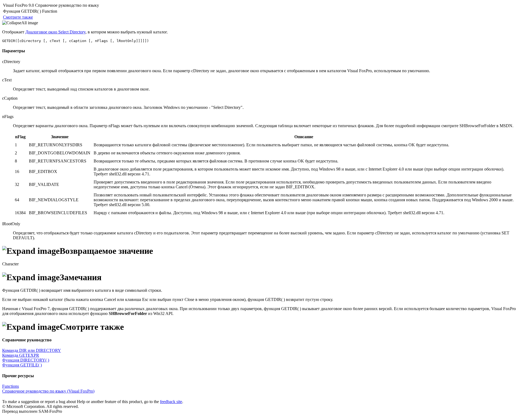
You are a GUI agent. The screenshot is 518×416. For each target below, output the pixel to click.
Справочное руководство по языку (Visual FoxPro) (48, 391)
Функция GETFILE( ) (22, 365)
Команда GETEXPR (20, 355)
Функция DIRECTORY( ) (25, 360)
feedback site (171, 401)
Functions (10, 386)
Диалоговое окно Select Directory (55, 32)
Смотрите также (18, 17)
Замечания (80, 277)
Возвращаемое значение (106, 251)
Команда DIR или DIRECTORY (31, 350)
